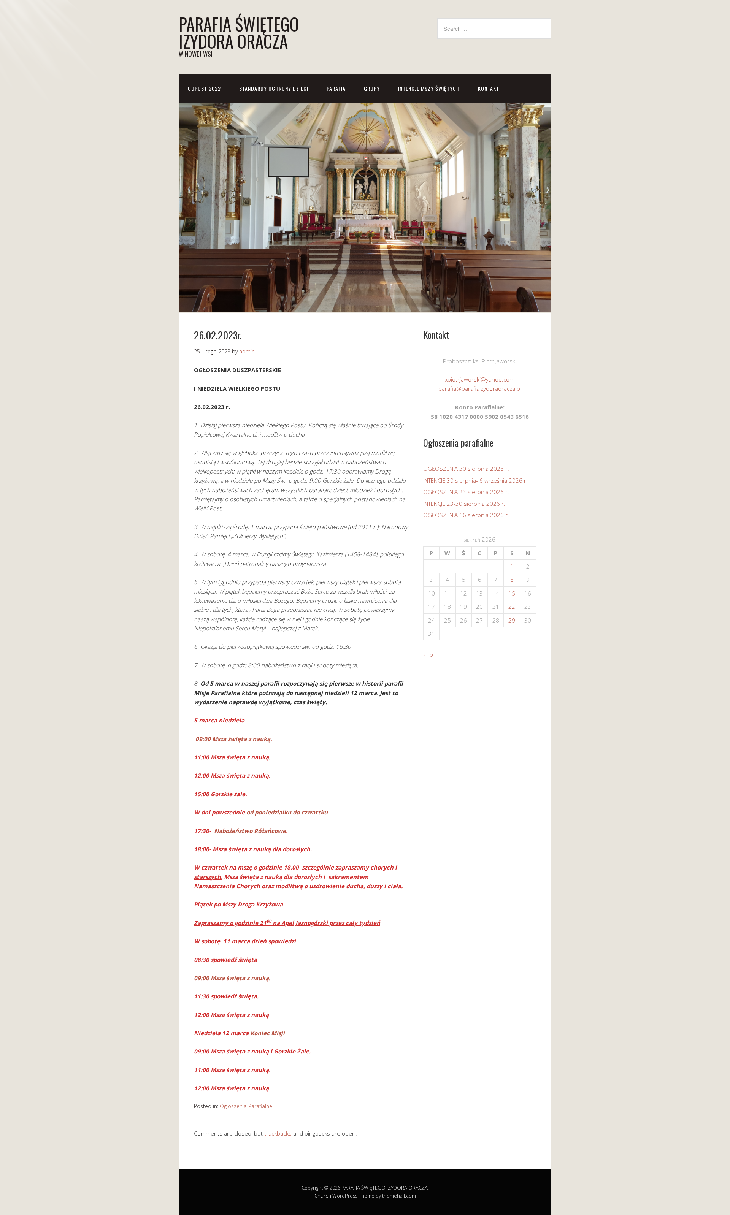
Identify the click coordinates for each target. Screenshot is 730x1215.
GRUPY (372, 88)
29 (511, 620)
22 (511, 606)
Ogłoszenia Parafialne (246, 1106)
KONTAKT (488, 88)
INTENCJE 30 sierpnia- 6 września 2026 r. (475, 480)
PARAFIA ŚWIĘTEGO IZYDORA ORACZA (239, 32)
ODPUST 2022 (204, 88)
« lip (428, 654)
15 (511, 593)
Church (322, 1195)
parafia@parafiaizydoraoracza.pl (479, 388)
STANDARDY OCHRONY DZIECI (273, 88)
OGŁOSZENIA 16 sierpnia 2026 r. (466, 515)
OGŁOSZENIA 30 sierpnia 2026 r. (466, 468)
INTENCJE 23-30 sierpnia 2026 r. (464, 503)
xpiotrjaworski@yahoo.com (479, 379)
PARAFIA (336, 88)
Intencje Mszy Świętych (429, 88)
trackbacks (278, 1133)
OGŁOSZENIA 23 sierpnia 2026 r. (466, 492)
